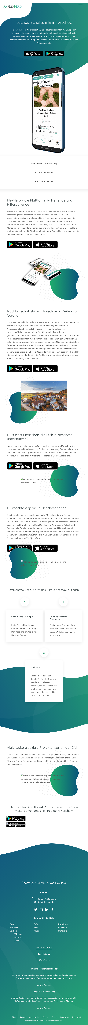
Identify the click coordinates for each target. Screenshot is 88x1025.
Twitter (35, 909)
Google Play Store (54, 53)
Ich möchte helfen (44, 172)
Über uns (22, 1017)
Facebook (52, 909)
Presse (54, 1017)
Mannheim (63, 924)
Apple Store (45, 245)
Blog (14, 1017)
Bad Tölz (14, 927)
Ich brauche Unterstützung (44, 163)
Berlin (12, 924)
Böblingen (18, 934)
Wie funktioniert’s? (44, 181)
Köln (36, 927)
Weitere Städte (43, 947)
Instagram (41, 909)
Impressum (64, 1017)
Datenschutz (77, 1017)
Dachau (13, 930)
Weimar (17, 937)
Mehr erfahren (43, 985)
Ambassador (34, 1017)
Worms (17, 940)
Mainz (36, 930)
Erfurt (36, 924)
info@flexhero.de (46, 902)
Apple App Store (33, 53)
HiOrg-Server (44, 960)
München (62, 927)
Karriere (45, 1017)
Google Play (19, 245)
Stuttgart (62, 930)
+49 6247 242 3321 (46, 898)
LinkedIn (46, 909)
